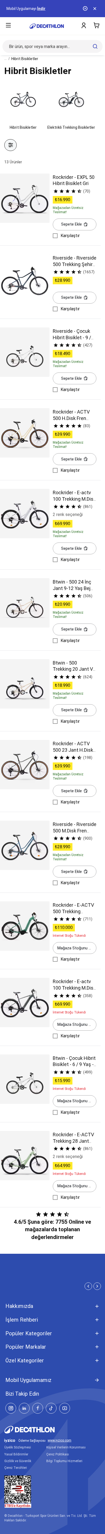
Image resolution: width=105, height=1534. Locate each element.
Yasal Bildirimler (16, 1454)
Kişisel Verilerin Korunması (66, 1447)
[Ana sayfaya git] (47, 26)
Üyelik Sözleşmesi (17, 1447)
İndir (41, 8)
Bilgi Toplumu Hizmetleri (64, 1461)
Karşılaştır (70, 235)
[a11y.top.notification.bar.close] (95, 8)
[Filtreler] (10, 145)
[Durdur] (85, 8)
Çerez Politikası (57, 1454)
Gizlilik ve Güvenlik (17, 1461)
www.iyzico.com (59, 1440)
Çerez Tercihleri (15, 1468)
